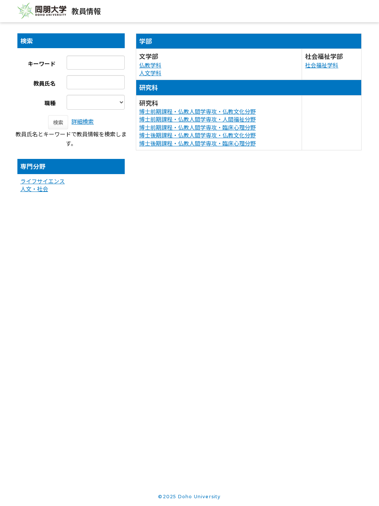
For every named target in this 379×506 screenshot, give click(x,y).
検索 (58, 122)
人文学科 (150, 73)
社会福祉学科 (321, 65)
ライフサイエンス (42, 181)
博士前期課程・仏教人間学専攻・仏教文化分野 (197, 111)
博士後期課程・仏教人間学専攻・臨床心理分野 (197, 143)
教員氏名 (44, 83)
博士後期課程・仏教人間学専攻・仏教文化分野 (197, 135)
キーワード (42, 63)
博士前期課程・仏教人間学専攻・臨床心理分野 (197, 127)
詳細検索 (82, 121)
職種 (50, 103)
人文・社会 (34, 189)
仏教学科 (150, 65)
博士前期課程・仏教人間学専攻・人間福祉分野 (197, 119)
